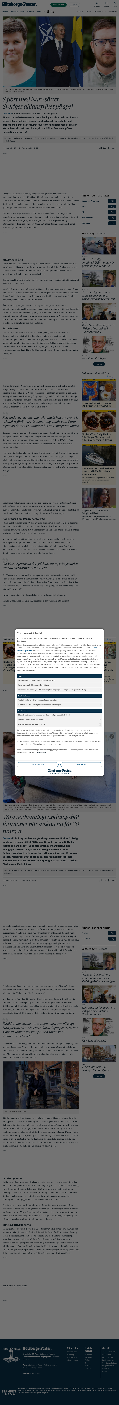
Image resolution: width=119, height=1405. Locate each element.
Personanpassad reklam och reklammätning (33, 685)
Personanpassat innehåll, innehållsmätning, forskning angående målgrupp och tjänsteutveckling (52, 690)
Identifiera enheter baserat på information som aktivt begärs (39, 705)
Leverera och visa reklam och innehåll (31, 720)
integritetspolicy (41, 752)
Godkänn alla (81, 765)
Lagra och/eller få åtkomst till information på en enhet (37, 680)
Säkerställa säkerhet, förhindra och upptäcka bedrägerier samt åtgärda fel (44, 715)
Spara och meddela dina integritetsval (31, 724)
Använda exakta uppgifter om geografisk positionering (37, 700)
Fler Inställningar (37, 765)
